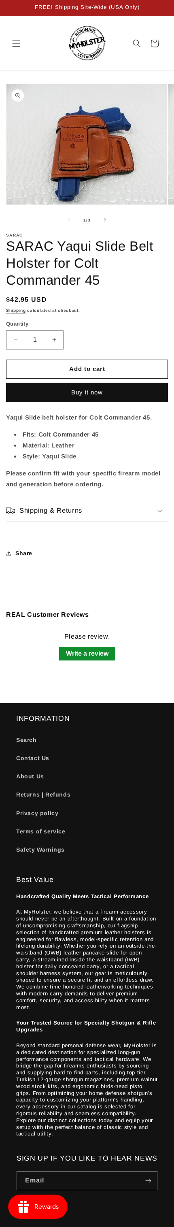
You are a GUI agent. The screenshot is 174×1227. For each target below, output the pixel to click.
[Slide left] (69, 220)
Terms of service (41, 831)
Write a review (87, 653)
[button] (16, 43)
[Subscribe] (148, 1180)
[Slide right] (105, 220)
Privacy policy (37, 813)
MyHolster (71, 1220)
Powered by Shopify (109, 1220)
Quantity (17, 324)
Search (26, 740)
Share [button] (23, 553)
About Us (30, 776)
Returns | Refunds (43, 794)
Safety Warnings (40, 849)
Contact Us (32, 758)
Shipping (16, 310)
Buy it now (87, 392)
